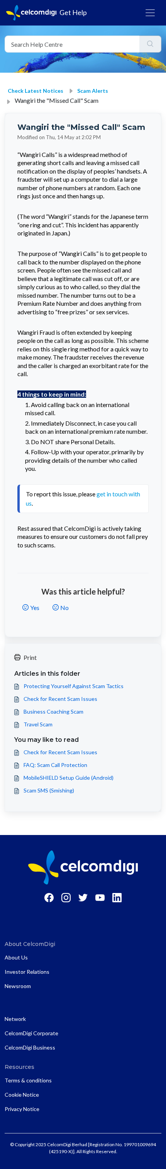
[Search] (150, 44)
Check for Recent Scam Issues (60, 698)
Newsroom (18, 986)
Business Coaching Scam (53, 711)
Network (15, 1019)
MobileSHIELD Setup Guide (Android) (68, 777)
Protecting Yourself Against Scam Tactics (74, 686)
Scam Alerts (92, 90)
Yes (34, 607)
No (64, 607)
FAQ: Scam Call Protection (55, 765)
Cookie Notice (22, 1094)
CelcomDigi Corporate (31, 1033)
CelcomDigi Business (30, 1047)
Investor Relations (27, 971)
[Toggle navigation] (150, 13)
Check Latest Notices (35, 90)
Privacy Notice (22, 1109)
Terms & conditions (28, 1080)
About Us (16, 957)
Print (30, 657)
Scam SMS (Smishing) (49, 790)
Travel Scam (38, 724)
